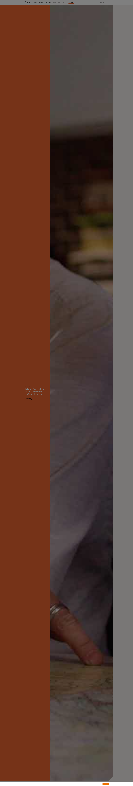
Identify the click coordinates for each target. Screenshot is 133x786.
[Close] (131, 784)
